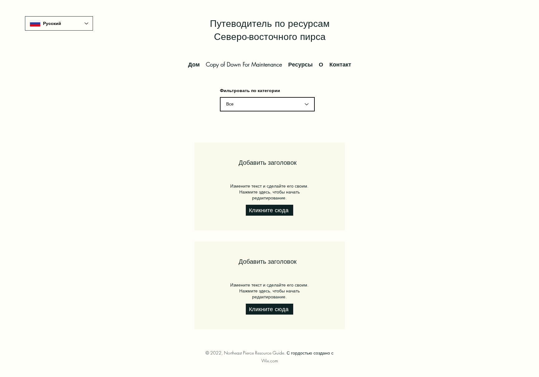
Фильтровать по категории (250, 90)
